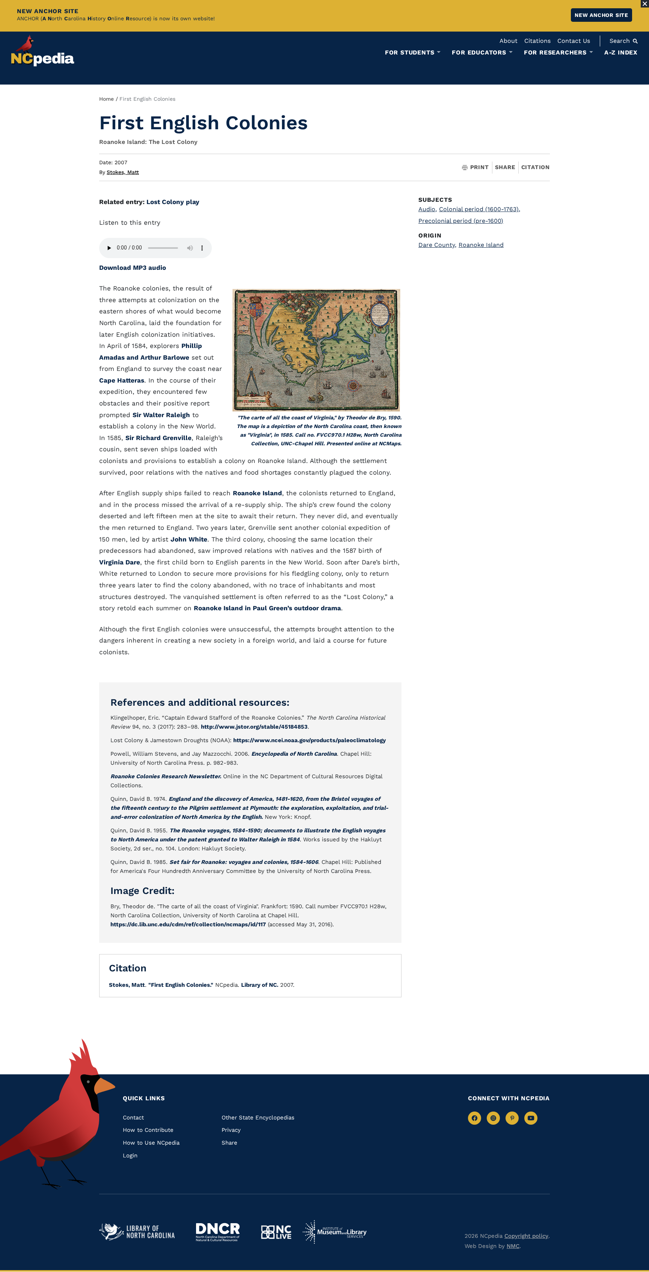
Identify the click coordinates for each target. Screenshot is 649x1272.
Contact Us (573, 40)
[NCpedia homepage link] (42, 51)
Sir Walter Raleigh (161, 415)
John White (189, 539)
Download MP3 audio (132, 267)
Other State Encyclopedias (258, 1117)
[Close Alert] (645, 4)
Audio (427, 209)
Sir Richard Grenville (158, 438)
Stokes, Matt (123, 172)
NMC (513, 1246)
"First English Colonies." (180, 985)
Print (479, 167)
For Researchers (555, 52)
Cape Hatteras (121, 380)
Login (130, 1155)
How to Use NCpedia (151, 1142)
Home (106, 99)
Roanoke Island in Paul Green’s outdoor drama (267, 608)
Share (505, 167)
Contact (133, 1117)
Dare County (437, 244)
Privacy (231, 1130)
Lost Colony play (172, 202)
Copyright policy (526, 1236)
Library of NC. (259, 985)
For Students (410, 52)
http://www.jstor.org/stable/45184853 (254, 726)
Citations (537, 40)
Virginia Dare (119, 562)
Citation (535, 167)
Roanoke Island (257, 493)
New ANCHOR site (601, 15)
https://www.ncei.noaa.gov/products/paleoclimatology (309, 740)
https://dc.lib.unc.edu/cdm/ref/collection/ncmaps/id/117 (188, 924)
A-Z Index (621, 52)
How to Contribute (148, 1130)
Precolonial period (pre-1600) (460, 220)
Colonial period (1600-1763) (479, 209)
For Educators (479, 52)
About (509, 40)
